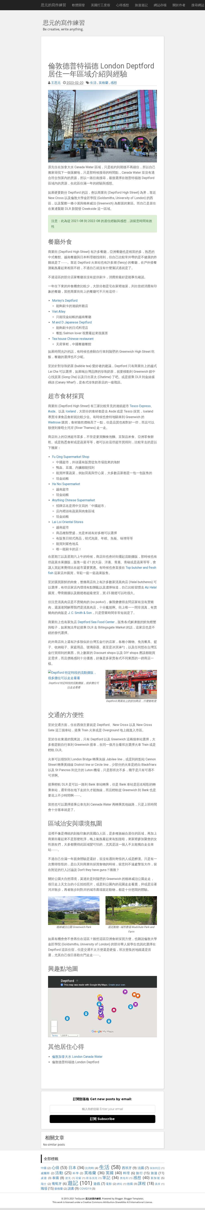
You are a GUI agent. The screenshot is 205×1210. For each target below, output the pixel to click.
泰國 (55, 1178)
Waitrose (54, 422)
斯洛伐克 (91, 1178)
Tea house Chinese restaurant (72, 339)
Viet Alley (58, 311)
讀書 (71, 1188)
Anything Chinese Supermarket (73, 500)
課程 (142, 1183)
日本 (72, 1167)
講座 (157, 1184)
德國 (130, 1184)
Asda (51, 411)
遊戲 (96, 1183)
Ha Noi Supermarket (66, 484)
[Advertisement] (102, 48)
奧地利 (124, 1178)
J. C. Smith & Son (80, 613)
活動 (59, 1172)
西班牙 (127, 1168)
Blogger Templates (133, 1198)
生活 (93, 83)
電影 (109, 1184)
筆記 (106, 1177)
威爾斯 (45, 1173)
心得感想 (122, 5)
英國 (110, 1172)
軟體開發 (78, 5)
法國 (141, 1168)
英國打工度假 (100, 5)
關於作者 (179, 5)
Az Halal (151, 587)
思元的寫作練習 (53, 5)
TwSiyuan (80, 1198)
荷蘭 (78, 1178)
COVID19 (85, 1188)
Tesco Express (140, 406)
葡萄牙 (57, 1183)
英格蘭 (103, 83)
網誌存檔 (160, 5)
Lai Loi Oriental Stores (67, 522)
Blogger (119, 1198)
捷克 (68, 1178)
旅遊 (154, 1173)
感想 (114, 83)
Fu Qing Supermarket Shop (70, 457)
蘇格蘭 (58, 1188)
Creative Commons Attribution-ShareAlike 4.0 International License (117, 1202)
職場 (44, 1188)
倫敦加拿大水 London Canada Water (77, 1057)
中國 (44, 1168)
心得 (55, 1167)
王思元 (56, 83)
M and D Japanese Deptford (72, 322)
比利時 (89, 1168)
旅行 (139, 1173)
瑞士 (44, 1184)
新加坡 (155, 1178)
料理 (126, 1173)
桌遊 (44, 1178)
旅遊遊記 (141, 5)
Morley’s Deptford (64, 300)
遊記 (72, 1182)
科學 (76, 1173)
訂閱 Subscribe (102, 1119)
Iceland (71, 411)
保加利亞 (155, 1168)
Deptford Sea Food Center (96, 622)
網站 (119, 1184)
